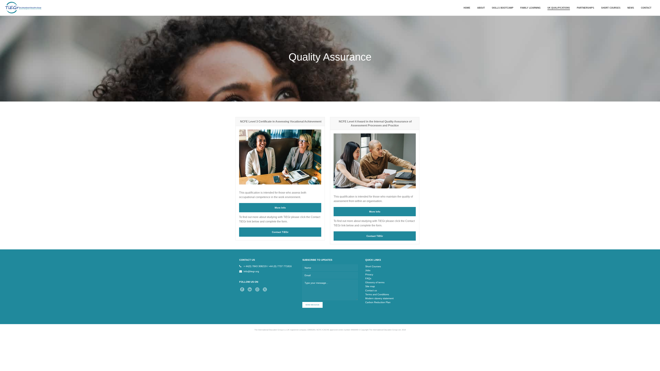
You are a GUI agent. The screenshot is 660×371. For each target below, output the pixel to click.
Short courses (610, 8)
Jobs (367, 270)
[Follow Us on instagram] (257, 289)
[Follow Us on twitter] (265, 289)
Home (467, 8)
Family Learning (530, 8)
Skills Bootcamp (502, 8)
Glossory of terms (374, 282)
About (481, 8)
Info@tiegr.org (251, 271)
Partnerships (585, 8)
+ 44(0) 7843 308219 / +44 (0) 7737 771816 (268, 266)
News (630, 8)
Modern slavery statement (379, 298)
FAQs (368, 278)
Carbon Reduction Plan (377, 302)
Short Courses (373, 266)
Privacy (369, 274)
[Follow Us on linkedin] (250, 289)
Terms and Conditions (377, 294)
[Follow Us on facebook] (242, 289)
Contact (646, 8)
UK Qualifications (558, 8)
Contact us (371, 290)
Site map (370, 286)
